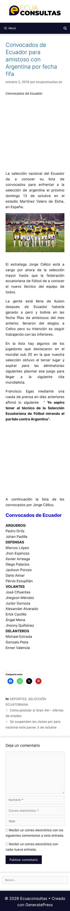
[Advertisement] (35, 134)
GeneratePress (39, 904)
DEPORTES (18, 699)
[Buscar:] (35, 879)
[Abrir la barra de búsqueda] (65, 28)
